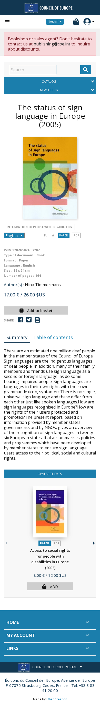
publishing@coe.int (52, 44)
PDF (76, 235)
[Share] (20, 320)
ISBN (7, 250)
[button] (93, 541)
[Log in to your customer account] (87, 22)
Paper (63, 235)
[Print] (37, 320)
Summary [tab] (16, 337)
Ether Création (56, 699)
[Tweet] (29, 320)
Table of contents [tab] (53, 337)
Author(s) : (14, 284)
